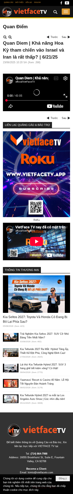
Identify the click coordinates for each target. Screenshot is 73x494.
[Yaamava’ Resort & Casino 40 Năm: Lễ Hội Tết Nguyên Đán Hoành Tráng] (10, 383)
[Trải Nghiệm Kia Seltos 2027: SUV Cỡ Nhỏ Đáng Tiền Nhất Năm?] (10, 337)
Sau (64, 37)
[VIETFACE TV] (36, 430)
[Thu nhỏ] (5, 37)
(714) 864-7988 (39, 453)
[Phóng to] (10, 37)
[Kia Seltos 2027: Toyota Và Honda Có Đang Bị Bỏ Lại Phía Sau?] (36, 294)
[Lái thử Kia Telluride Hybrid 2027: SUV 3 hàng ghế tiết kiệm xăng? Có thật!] (10, 368)
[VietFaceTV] (61, 4)
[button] (66, 11)
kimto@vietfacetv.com (40, 472)
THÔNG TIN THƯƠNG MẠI (22, 269)
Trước (54, 37)
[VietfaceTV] (24, 12)
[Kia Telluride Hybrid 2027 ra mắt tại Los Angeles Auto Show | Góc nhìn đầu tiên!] (10, 398)
